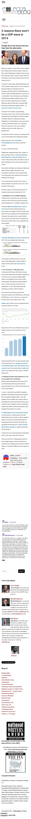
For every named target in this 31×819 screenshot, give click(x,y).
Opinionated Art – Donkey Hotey (11, 691)
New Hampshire (6, 157)
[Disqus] (15, 495)
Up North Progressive (8, 711)
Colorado (18, 155)
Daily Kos (4, 677)
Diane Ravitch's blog (7, 680)
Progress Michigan (7, 696)
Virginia (20, 157)
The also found (13, 238)
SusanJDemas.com (7, 702)
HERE (4, 466)
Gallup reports (5, 303)
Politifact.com (7, 464)
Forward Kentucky (7, 684)
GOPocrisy (4, 26)
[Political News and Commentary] (16, 10)
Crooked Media (6, 675)
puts (7, 143)
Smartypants (5, 700)
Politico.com (14, 462)
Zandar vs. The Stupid (8, 714)
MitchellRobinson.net (19, 614)
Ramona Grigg (5, 698)
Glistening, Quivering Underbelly (11, 686)
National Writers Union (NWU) (10, 743)
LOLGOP (5, 42)
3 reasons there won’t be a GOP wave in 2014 (15, 34)
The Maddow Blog (7, 709)
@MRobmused (24, 612)
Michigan (24, 155)
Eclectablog (17, 811)
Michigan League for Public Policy (12, 689)
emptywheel (5, 682)
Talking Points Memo (8, 707)
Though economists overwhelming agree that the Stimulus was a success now (15, 366)
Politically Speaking (7, 693)
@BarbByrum (6, 642)
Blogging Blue (5, 673)
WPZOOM (12, 815)
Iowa (13, 157)
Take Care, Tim (6, 705)
